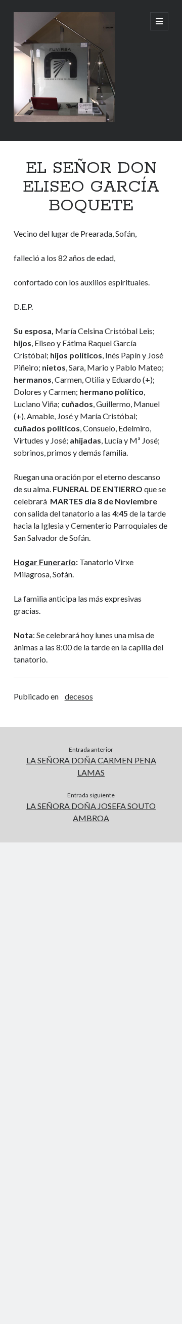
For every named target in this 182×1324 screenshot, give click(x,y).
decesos (79, 696)
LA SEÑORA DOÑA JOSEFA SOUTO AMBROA (91, 812)
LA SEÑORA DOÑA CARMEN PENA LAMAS (91, 766)
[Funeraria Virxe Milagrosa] (64, 120)
